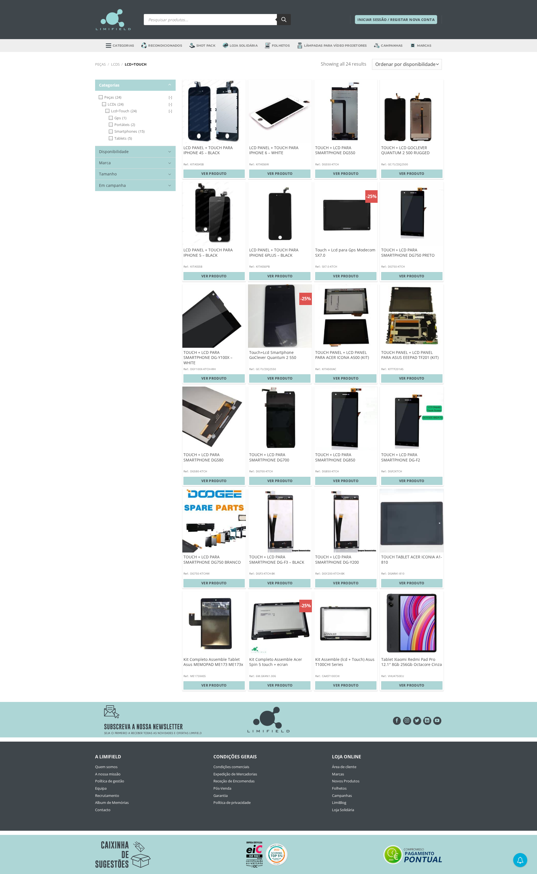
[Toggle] (169, 85)
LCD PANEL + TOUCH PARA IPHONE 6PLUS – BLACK (273, 252)
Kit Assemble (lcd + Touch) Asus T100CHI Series (345, 662)
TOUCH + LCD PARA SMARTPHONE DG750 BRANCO (212, 559)
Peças (100, 64)
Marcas (424, 45)
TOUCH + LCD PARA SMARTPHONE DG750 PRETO (408, 252)
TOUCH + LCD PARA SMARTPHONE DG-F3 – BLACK (276, 559)
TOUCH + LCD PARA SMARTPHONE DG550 (335, 150)
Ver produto (214, 174)
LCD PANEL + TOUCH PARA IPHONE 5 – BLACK (208, 252)
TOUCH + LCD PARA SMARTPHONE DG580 (203, 457)
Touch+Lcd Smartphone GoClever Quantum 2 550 (272, 355)
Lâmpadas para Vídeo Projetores (335, 45)
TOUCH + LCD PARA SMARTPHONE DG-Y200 (337, 559)
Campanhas (391, 45)
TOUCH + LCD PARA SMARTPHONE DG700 (269, 457)
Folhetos (281, 45)
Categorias (123, 45)
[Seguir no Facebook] (397, 720)
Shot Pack (205, 45)
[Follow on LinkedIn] (427, 720)
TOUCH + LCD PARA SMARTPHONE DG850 (335, 457)
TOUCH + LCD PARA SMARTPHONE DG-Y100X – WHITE (207, 357)
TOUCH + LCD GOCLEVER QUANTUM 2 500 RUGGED (405, 150)
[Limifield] (113, 19)
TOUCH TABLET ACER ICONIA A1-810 (411, 559)
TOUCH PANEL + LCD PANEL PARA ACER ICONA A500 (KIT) (342, 355)
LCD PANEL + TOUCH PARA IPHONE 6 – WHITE (273, 150)
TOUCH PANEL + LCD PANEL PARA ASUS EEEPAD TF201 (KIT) (410, 355)
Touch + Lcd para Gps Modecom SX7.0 (345, 252)
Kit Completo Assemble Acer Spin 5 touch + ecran (275, 662)
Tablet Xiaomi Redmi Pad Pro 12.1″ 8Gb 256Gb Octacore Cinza (411, 662)
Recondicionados (165, 45)
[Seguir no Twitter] (417, 720)
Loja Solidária (244, 45)
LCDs (115, 64)
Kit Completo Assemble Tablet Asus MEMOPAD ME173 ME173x (213, 662)
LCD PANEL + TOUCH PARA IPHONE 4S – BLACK (208, 150)
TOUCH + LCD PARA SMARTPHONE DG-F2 (400, 457)
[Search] (284, 19)
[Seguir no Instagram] (407, 720)
